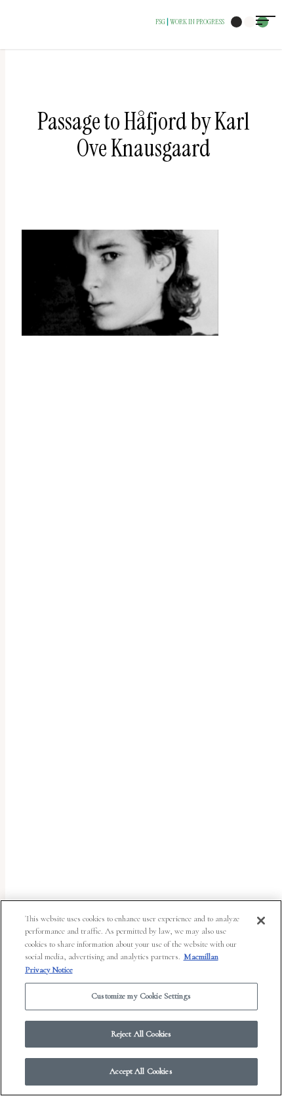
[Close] (261, 920)
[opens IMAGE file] (120, 342)
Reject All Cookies (141, 1034)
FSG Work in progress (189, 21)
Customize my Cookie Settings (141, 996)
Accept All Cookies (141, 1071)
